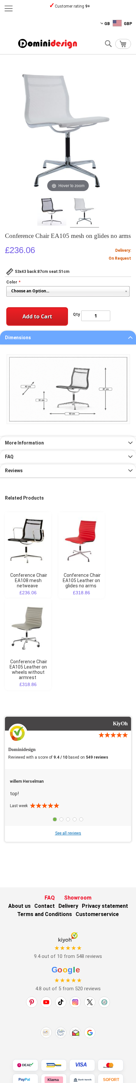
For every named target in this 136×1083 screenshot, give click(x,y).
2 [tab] (61, 819)
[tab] (68, 338)
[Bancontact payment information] (54, 1065)
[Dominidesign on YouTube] (46, 1002)
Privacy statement (105, 906)
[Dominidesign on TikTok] (60, 1002)
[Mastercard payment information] (110, 1065)
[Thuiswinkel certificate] (75, 1032)
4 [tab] (75, 819)
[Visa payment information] (82, 1065)
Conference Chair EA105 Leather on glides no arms (82, 580)
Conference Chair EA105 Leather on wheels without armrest (29, 669)
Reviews (14, 470)
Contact (44, 906)
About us (19, 906)
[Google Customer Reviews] (89, 1032)
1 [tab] (55, 819)
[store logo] (47, 44)
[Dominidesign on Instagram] (75, 1002)
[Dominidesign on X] (89, 1002)
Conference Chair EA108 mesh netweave (28, 580)
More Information (24, 442)
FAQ (9, 456)
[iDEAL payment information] (25, 1065)
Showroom (77, 898)
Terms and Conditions (44, 914)
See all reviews (68, 833)
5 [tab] (81, 819)
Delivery (68, 906)
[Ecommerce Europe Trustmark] (60, 1032)
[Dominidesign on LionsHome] (104, 1002)
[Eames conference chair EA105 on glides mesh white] (84, 212)
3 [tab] (68, 819)
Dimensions (18, 337)
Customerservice (97, 914)
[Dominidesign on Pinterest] (31, 1002)
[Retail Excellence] (46, 1032)
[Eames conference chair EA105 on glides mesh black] (51, 212)
